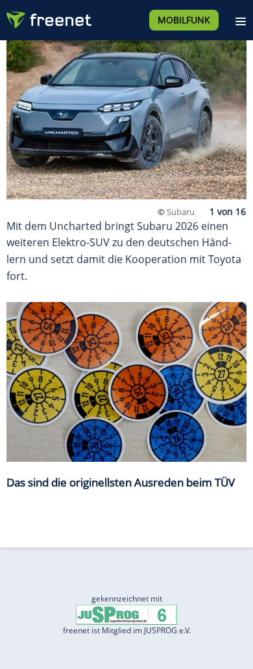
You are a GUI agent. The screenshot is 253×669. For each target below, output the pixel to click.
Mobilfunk (184, 20)
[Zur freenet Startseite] (48, 17)
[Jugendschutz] (126, 614)
